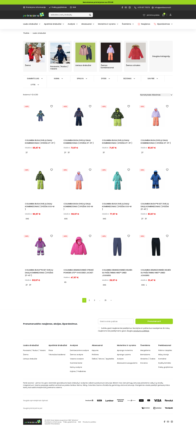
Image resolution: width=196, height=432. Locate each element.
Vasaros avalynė (77, 359)
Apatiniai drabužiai (52, 24)
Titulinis (26, 33)
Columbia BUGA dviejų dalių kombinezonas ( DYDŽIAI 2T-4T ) (40, 141)
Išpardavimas (163, 24)
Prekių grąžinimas (59, 7)
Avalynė (71, 24)
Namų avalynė (76, 367)
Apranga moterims (125, 350)
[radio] (26, 152)
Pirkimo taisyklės (165, 350)
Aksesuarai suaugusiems (127, 363)
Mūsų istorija (163, 354)
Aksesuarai (86, 24)
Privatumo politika (89, 422)
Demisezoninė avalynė (79, 350)
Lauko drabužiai (30, 24)
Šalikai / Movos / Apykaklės (103, 359)
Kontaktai (162, 359)
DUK (74, 7)
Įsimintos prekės (152, 15)
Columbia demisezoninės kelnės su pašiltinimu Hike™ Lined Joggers (117, 273)
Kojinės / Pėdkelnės (78, 371)
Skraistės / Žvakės (147, 359)
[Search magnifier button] (90, 15)
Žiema (25, 354)
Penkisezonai (164, 345)
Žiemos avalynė (76, 354)
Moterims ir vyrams (107, 24)
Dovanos (144, 363)
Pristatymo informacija (36, 7)
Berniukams (145, 354)
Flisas (51, 350)
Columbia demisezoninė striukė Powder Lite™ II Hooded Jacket (79, 271)
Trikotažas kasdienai (57, 354)
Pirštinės (95, 354)
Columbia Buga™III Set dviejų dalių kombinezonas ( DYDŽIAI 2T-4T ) (155, 206)
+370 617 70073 (143, 7)
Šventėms (126, 24)
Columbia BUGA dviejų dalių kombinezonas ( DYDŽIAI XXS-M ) (39, 206)
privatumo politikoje (141, 331)
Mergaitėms (145, 350)
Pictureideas (55, 424)
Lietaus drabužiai (30, 359)
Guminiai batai (76, 363)
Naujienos (145, 24)
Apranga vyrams (124, 354)
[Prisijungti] (171, 14)
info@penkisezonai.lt (163, 7)
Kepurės (95, 350)
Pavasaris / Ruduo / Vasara (34, 350)
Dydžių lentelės (164, 363)
